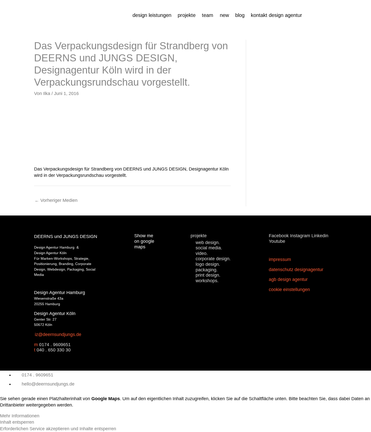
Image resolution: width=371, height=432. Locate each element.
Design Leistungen (151, 15)
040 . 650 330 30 (54, 349)
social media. (209, 247)
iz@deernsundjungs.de (58, 334)
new (224, 15)
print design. (208, 275)
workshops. (207, 280)
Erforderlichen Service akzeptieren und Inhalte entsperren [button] (58, 428)
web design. (208, 242)
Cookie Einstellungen (289, 289)
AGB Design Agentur (288, 279)
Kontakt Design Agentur (276, 15)
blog (240, 15)
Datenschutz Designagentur (296, 269)
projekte (187, 15)
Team (207, 15)
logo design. (208, 264)
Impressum (280, 259)
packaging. (207, 269)
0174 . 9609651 (55, 344)
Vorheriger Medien (56, 200)
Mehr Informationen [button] (19, 415)
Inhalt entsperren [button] (17, 422)
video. (202, 253)
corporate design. (213, 258)
